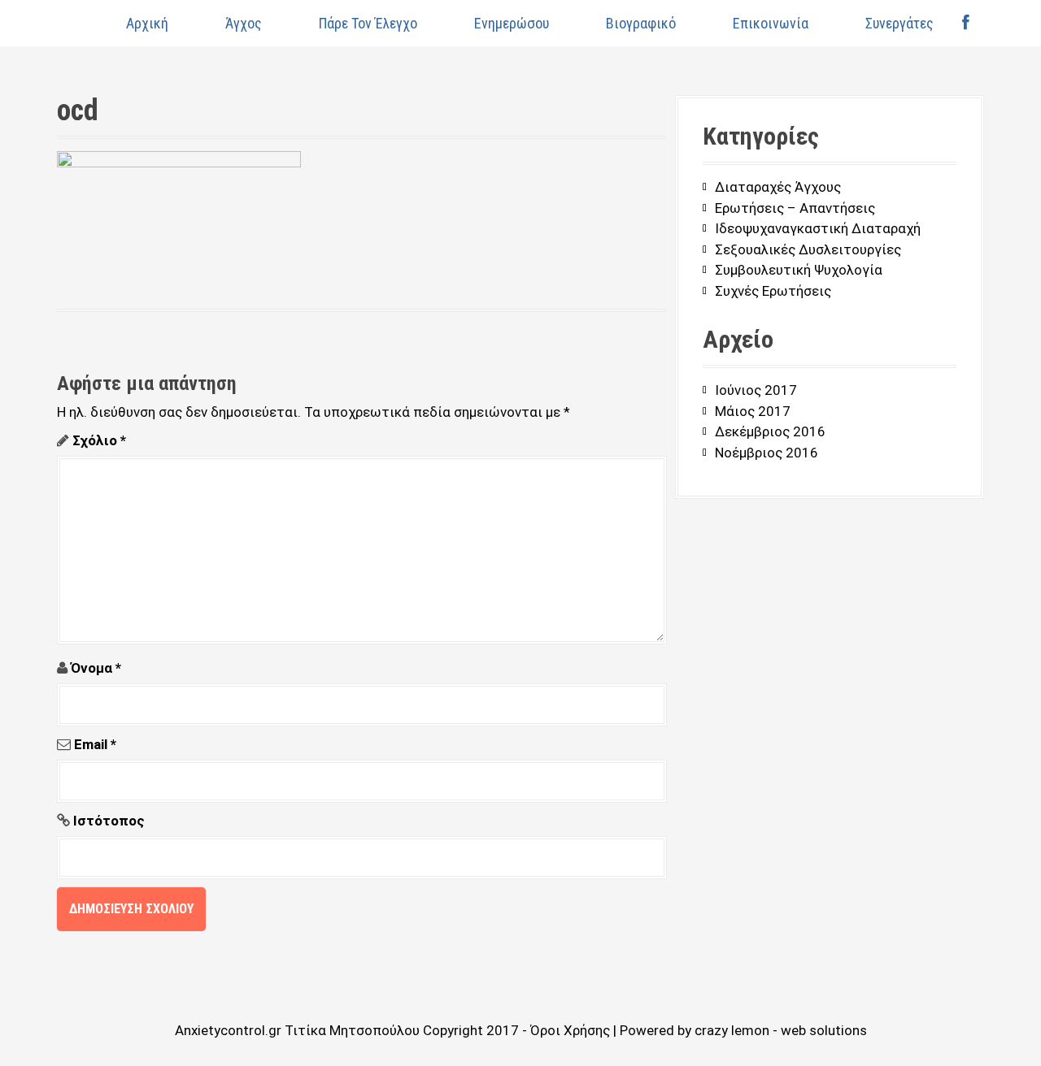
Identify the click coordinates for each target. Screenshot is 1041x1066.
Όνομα (96, 668)
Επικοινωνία (770, 23)
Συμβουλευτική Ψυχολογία (798, 270)
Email (95, 744)
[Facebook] (965, 23)
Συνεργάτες (899, 23)
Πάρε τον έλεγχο (368, 23)
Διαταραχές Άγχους (778, 187)
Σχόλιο (99, 440)
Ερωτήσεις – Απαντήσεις (795, 208)
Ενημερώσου (511, 23)
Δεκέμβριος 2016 (770, 431)
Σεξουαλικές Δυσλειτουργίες (808, 249)
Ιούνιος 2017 (756, 390)
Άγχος (243, 23)
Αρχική (147, 23)
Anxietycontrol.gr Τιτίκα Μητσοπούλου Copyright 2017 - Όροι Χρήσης (394, 1030)
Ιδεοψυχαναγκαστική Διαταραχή (818, 228)
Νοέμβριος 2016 (766, 452)
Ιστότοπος (109, 820)
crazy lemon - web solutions (781, 1030)
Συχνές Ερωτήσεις (773, 291)
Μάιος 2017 (753, 411)
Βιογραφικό (641, 23)
